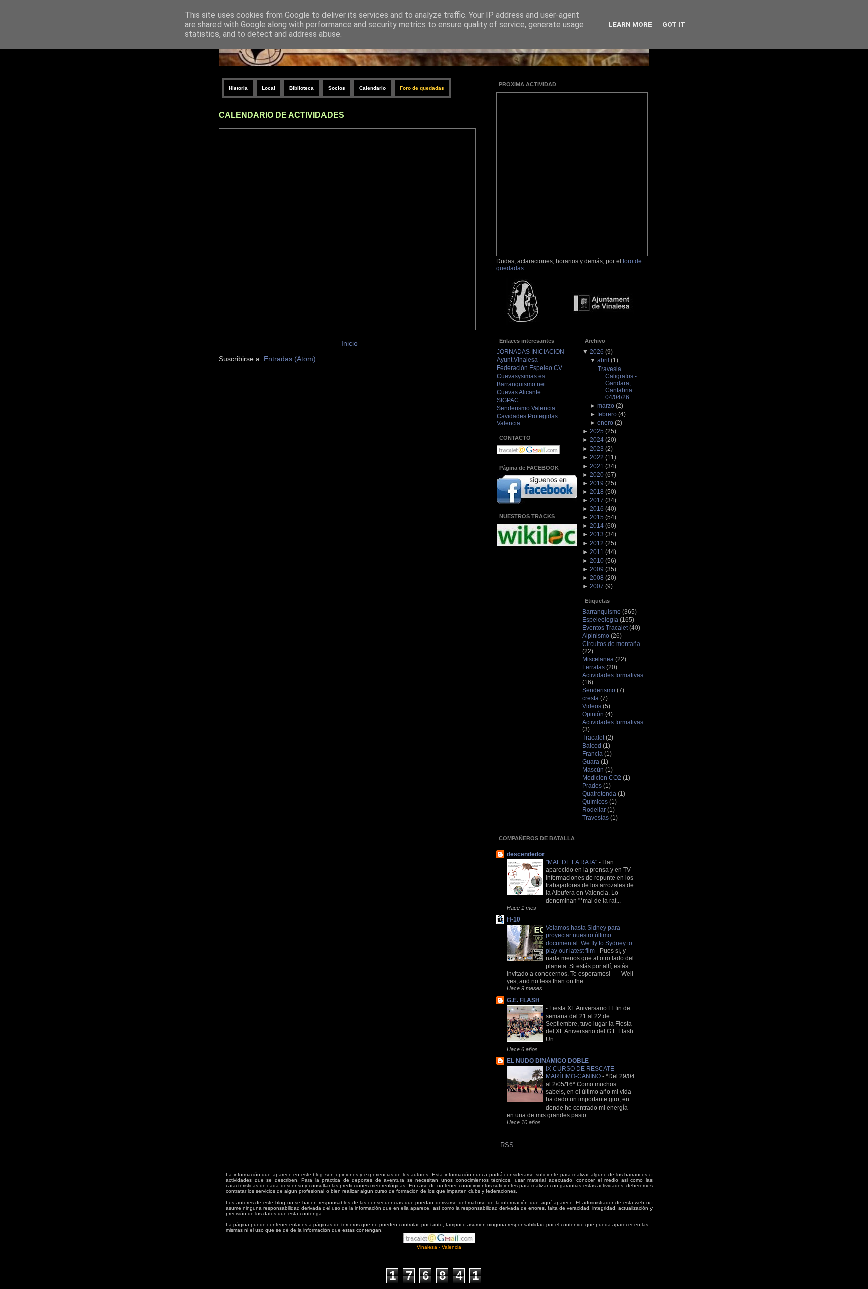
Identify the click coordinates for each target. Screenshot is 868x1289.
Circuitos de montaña (611, 644)
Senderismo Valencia (526, 408)
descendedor (526, 854)
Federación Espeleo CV (529, 368)
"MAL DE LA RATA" (572, 862)
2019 (597, 483)
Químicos (595, 801)
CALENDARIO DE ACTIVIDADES (281, 114)
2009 (597, 569)
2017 (597, 500)
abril (603, 360)
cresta (590, 698)
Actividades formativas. (613, 722)
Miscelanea (598, 659)
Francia (592, 753)
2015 (597, 517)
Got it (673, 24)
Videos (591, 706)
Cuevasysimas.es (521, 376)
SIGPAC (508, 400)
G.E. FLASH (523, 1000)
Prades (592, 785)
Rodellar (594, 809)
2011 (597, 552)
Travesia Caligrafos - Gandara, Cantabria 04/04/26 (617, 383)
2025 (597, 431)
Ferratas (593, 667)
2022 (597, 457)
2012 (597, 543)
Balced (591, 745)
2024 (597, 439)
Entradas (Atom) (290, 359)
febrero (607, 414)
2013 (597, 534)
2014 (597, 525)
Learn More (630, 24)
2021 (597, 466)
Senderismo (598, 690)
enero (605, 422)
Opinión (593, 714)
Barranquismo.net (521, 384)
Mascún (593, 769)
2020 (597, 474)
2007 (597, 586)
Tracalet (593, 737)
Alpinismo (595, 635)
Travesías (595, 817)
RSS (507, 1145)
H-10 (513, 919)
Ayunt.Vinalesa (517, 359)
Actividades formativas (612, 675)
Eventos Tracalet (605, 627)
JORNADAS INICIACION (530, 351)
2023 (597, 448)
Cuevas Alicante (519, 392)
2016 (597, 508)
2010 (597, 560)
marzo (605, 405)
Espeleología (600, 619)
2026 (597, 351)
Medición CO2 (601, 777)
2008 (597, 577)
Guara (590, 761)
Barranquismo (601, 611)
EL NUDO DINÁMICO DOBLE (548, 1060)
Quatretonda (599, 793)
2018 (597, 491)
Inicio (349, 343)
